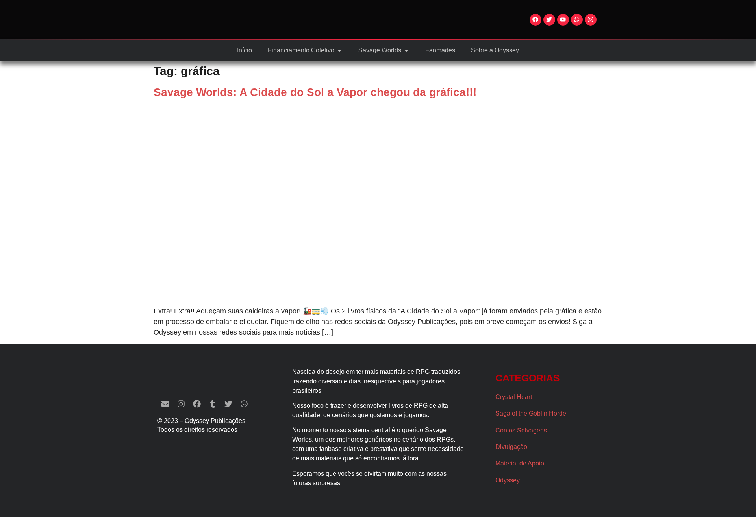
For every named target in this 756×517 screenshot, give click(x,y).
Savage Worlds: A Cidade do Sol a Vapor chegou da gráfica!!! (315, 92)
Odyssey (507, 480)
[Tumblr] (212, 404)
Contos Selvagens (521, 430)
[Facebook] (535, 20)
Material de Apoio (519, 463)
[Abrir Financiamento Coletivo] (339, 50)
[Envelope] (165, 404)
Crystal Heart (513, 397)
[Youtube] (563, 20)
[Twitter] (549, 20)
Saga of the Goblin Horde (530, 413)
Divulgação (511, 446)
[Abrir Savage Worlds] (406, 50)
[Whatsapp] (577, 20)
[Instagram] (591, 20)
